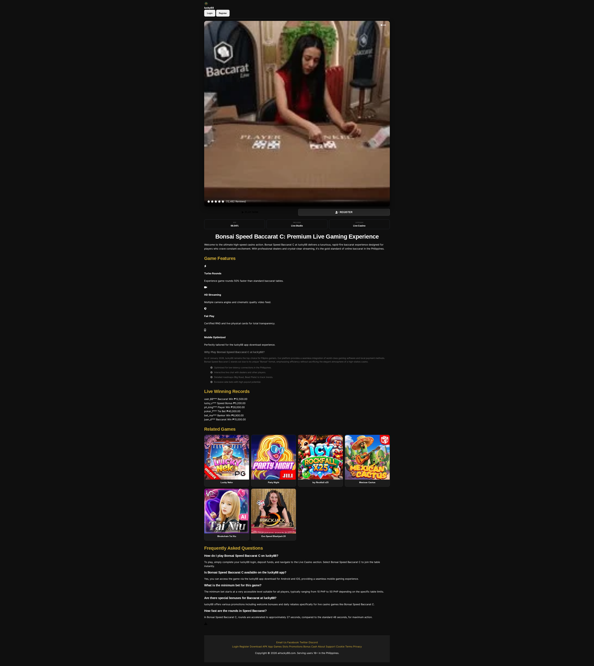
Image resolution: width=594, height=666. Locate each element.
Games (278, 646)
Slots (285, 646)
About (321, 646)
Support (330, 646)
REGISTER (346, 212)
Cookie (340, 646)
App (270, 646)
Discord (313, 642)
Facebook (293, 642)
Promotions (296, 646)
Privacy (357, 646)
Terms (348, 646)
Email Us (281, 642)
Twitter (304, 642)
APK (265, 646)
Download (256, 646)
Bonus (306, 646)
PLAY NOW (251, 212)
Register (223, 13)
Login (210, 13)
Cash (314, 646)
